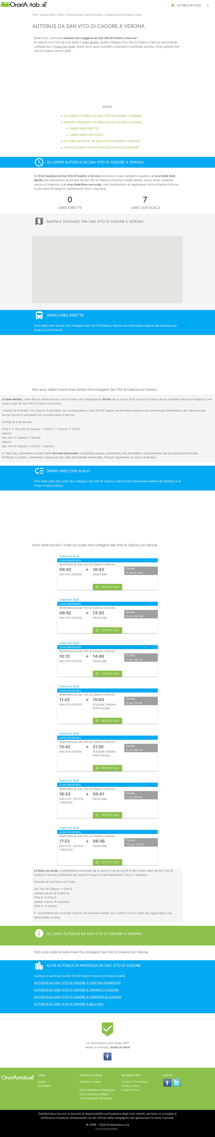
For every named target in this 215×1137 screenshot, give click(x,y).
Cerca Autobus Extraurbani (97, 1090)
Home (35, 14)
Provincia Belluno (74, 14)
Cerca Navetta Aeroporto (96, 1098)
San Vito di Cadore (94, 14)
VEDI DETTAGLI (108, 587)
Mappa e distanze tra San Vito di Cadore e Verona (103, 122)
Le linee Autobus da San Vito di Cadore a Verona (102, 141)
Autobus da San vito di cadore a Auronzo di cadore (78, 997)
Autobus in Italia (186, 5)
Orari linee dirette (84, 128)
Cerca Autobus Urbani (94, 1094)
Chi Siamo (44, 1086)
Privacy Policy (130, 1086)
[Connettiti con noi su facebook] (107, 1059)
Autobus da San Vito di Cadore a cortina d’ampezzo (77, 983)
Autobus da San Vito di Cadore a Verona (123, 14)
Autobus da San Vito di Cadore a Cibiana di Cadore (76, 990)
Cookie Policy (130, 1090)
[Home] (23, 6)
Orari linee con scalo (86, 135)
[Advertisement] (107, 77)
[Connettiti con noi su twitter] (176, 1086)
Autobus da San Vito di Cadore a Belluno (68, 1004)
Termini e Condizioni (134, 1081)
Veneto (60, 14)
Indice (107, 106)
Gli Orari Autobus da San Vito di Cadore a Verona (103, 116)
